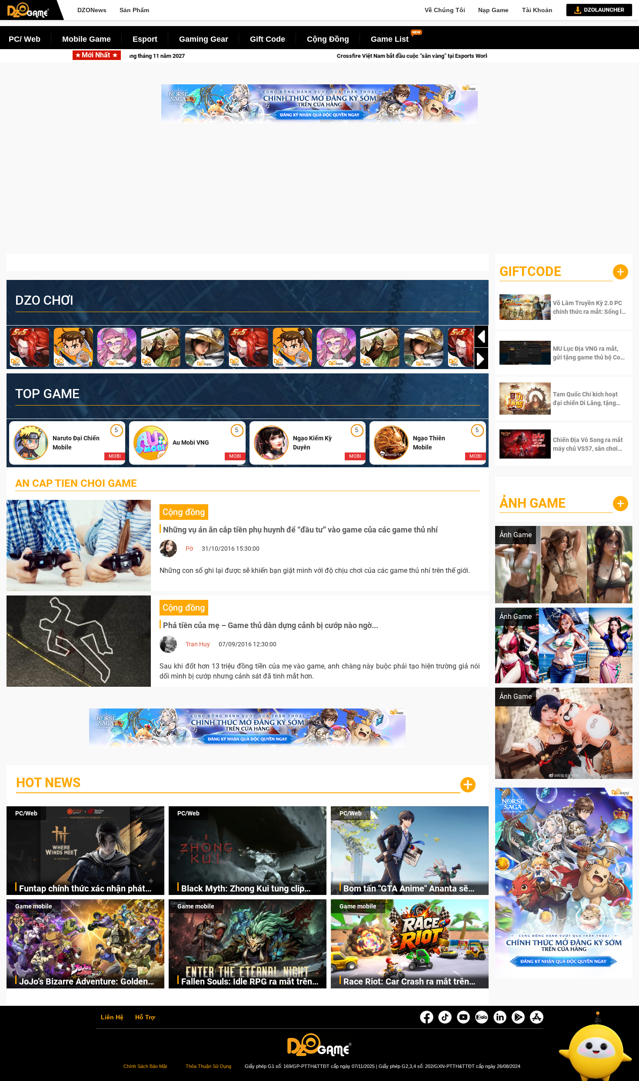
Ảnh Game (532, 503)
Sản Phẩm (134, 10)
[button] (481, 359)
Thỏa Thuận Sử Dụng (208, 1066)
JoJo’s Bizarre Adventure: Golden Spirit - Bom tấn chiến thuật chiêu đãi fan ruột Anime (91, 982)
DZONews (91, 10)
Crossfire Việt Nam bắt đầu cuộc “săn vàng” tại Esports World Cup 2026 (237, 56)
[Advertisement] (319, 193)
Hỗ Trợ (145, 1017)
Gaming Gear (203, 39)
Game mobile (33, 906)
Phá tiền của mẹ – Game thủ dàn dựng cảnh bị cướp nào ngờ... (270, 625)
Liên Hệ (112, 1017)
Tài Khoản (537, 10)
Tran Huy (198, 644)
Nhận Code (582, 307)
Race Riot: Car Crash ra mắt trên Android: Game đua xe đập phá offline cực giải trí (406, 982)
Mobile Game (86, 39)
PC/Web (26, 813)
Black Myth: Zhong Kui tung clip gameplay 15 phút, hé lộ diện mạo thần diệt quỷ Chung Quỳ (246, 889)
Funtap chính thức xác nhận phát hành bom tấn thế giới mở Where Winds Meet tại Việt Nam (82, 889)
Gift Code (267, 39)
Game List (390, 39)
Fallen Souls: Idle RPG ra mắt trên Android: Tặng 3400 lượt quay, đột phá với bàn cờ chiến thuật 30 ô (246, 982)
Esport (145, 39)
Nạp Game (493, 10)
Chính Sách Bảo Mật (145, 1066)
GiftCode (530, 271)
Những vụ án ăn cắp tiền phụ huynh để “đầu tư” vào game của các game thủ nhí (300, 529)
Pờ (189, 548)
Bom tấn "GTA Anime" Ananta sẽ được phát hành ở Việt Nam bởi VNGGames (405, 889)
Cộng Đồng (328, 39)
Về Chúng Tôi (445, 10)
